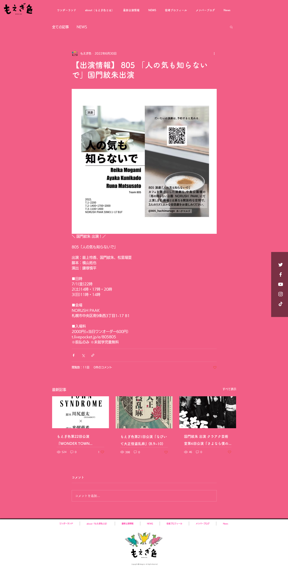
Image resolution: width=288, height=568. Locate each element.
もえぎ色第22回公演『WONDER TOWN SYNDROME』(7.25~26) (77, 441)
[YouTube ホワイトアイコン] (280, 284)
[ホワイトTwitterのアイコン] (280, 265)
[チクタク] (280, 304)
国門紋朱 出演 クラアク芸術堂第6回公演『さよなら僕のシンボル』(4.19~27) (206, 441)
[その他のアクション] (214, 53)
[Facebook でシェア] (73, 355)
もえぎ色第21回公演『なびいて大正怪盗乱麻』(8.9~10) (143, 440)
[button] (231, 26)
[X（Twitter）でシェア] (83, 355)
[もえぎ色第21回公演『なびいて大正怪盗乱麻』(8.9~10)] (144, 412)
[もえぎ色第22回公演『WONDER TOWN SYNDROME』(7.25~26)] (80, 412)
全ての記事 (60, 27)
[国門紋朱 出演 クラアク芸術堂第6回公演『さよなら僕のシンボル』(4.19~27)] (207, 412)
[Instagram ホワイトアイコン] (280, 294)
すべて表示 (229, 389)
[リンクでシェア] (93, 355)
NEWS (82, 27)
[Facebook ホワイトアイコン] (280, 274)
